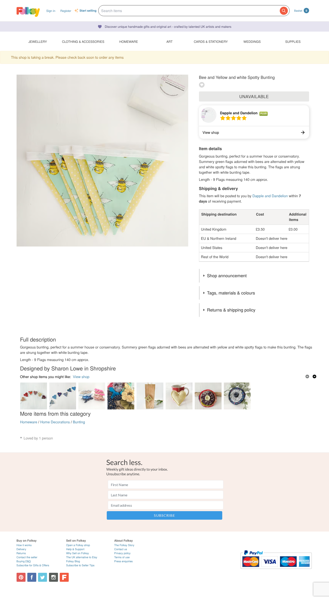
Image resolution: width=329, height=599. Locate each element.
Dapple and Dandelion (239, 112)
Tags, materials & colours (231, 293)
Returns (21, 553)
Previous (307, 376)
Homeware (28, 421)
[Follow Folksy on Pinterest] (21, 577)
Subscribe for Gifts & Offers (33, 565)
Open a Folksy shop (78, 545)
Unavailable (254, 96)
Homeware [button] (128, 41)
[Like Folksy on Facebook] (31, 577)
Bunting (79, 421)
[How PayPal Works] (276, 571)
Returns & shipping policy (231, 310)
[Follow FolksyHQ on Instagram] (53, 577)
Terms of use (122, 557)
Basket (300, 11)
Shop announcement (227, 275)
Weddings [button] (252, 41)
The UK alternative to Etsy (81, 557)
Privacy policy (122, 553)
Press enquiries (123, 561)
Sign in (50, 11)
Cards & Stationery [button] (211, 41)
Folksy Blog (73, 561)
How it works (24, 545)
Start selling (87, 11)
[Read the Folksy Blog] (64, 577)
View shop (81, 376)
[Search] (284, 11)
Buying (24, 561)
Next (314, 376)
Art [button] (169, 41)
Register (65, 11)
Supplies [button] (293, 41)
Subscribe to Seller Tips (80, 565)
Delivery (21, 549)
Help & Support (75, 549)
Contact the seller (27, 557)
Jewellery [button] (37, 41)
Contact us (120, 549)
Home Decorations (55, 421)
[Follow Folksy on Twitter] (42, 577)
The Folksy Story (124, 545)
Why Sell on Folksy (77, 553)
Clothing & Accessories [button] (83, 41)
